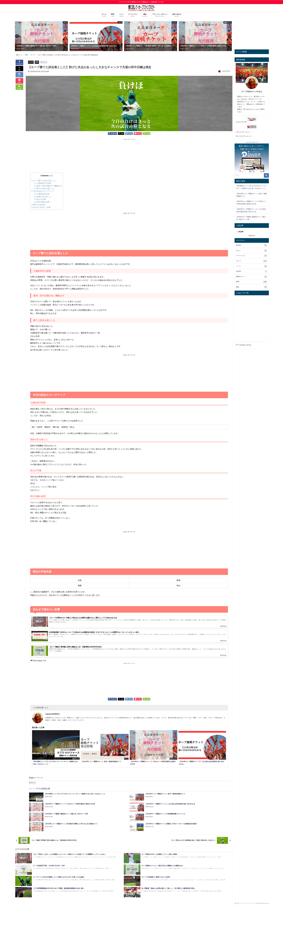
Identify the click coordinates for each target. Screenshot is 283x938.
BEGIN (251, 245)
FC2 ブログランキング (243, 136)
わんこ (251, 250)
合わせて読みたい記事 (41, 207)
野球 (36, 62)
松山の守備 (40, 199)
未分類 (251, 271)
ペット (251, 266)
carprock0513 (226, 71)
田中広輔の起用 (41, 202)
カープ (31, 62)
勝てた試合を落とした (44, 188)
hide (50, 175)
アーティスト (251, 255)
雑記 (251, 287)
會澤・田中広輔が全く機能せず (48, 186)
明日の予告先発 (38, 205)
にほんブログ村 (241, 122)
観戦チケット (251, 276)
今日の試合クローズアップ (42, 191)
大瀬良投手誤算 (41, 194)
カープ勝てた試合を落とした (43, 180)
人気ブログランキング (243, 132)
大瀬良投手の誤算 (42, 183)
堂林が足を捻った (42, 196)
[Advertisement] (129, 156)
